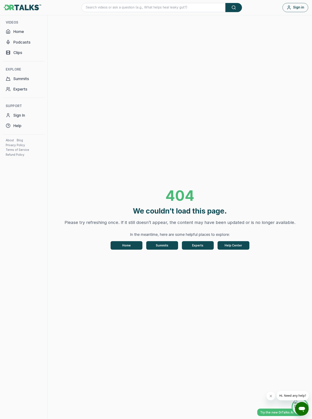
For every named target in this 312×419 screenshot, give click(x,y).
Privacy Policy (15, 145)
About (10, 140)
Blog (20, 140)
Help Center (233, 245)
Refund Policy (15, 154)
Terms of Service (17, 149)
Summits (162, 245)
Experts (197, 245)
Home (126, 245)
